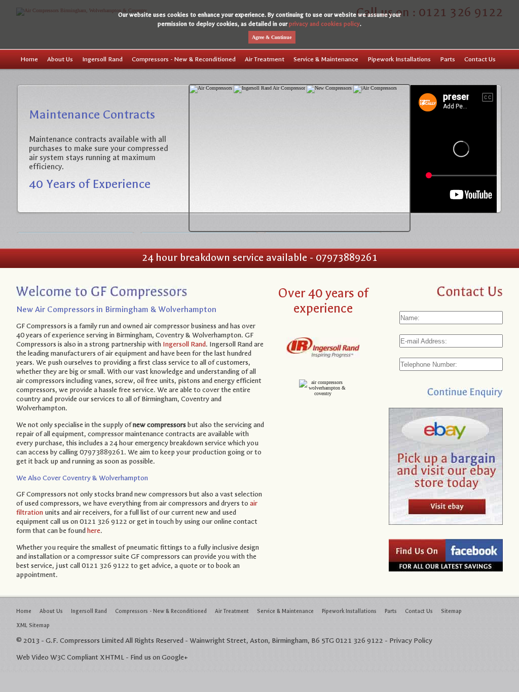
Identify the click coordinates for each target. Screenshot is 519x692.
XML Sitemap (33, 625)
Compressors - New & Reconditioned (184, 59)
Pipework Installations (399, 59)
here (93, 530)
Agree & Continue (271, 37)
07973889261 (346, 257)
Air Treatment (264, 59)
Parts (447, 59)
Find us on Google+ (159, 657)
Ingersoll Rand (102, 59)
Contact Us (480, 59)
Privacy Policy (410, 640)
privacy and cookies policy (324, 23)
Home (29, 59)
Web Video (32, 657)
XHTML (112, 657)
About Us (60, 59)
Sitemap (451, 611)
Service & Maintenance (325, 59)
